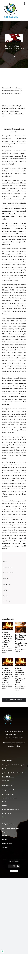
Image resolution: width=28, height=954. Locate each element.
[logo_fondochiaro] (8, 714)
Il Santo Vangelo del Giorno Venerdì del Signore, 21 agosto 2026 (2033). (7, 639)
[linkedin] (18, 866)
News (5, 590)
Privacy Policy (14, 870)
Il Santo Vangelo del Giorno (7, 650)
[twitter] (6, 600)
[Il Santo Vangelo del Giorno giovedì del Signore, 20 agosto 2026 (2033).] (7, 662)
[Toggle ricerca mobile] (25, 4)
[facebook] (3, 600)
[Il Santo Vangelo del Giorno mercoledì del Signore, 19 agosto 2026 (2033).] (20, 662)
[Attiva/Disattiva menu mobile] (25, 2)
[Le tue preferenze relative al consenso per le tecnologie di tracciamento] (2, 951)
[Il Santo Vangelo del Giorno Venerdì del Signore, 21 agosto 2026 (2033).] (7, 626)
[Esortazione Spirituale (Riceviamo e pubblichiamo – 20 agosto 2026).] (20, 627)
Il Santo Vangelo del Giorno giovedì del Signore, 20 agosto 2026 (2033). (7, 675)
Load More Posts (14, 700)
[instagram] (9, 600)
